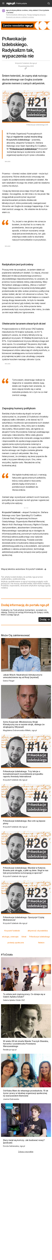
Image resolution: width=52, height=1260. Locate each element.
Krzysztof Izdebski (12, 931)
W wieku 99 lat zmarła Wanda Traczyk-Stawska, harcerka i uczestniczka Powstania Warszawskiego (26, 1043)
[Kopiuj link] (26, 68)
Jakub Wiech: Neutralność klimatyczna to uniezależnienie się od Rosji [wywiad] (22, 676)
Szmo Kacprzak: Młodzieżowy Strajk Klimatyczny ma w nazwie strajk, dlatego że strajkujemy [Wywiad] (24, 724)
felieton (41, 943)
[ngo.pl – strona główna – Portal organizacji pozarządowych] (11, 4)
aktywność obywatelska (38, 931)
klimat (24, 937)
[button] (3, 3)
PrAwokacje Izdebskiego (39, 937)
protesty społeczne (16, 943)
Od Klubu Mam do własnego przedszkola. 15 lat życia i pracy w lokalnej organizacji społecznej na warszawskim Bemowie (25, 1093)
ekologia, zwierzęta (10, 937)
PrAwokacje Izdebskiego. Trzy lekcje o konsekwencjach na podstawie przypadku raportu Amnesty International (23, 774)
